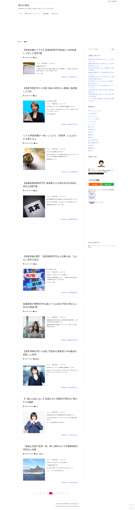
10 (60, 493)
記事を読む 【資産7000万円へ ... (69, 124)
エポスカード (92, 116)
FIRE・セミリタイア (94, 110)
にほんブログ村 (92, 195)
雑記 (90, 150)
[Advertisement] (67, 27)
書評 (90, 137)
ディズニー (92, 121)
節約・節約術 (93, 140)
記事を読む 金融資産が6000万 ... (69, 340)
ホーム (20, 41)
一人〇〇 (91, 124)
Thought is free (76, 506)
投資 (91, 132)
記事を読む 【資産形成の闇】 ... (69, 292)
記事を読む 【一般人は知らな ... (69, 435)
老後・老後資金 (39, 453)
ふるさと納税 (92, 113)
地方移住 (91, 129)
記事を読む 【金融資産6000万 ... (69, 219)
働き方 (91, 126)
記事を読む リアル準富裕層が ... (69, 171)
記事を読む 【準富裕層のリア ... (69, 76)
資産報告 (37, 359)
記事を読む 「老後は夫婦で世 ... (69, 482)
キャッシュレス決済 (94, 118)
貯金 (36, 57)
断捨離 (91, 134)
